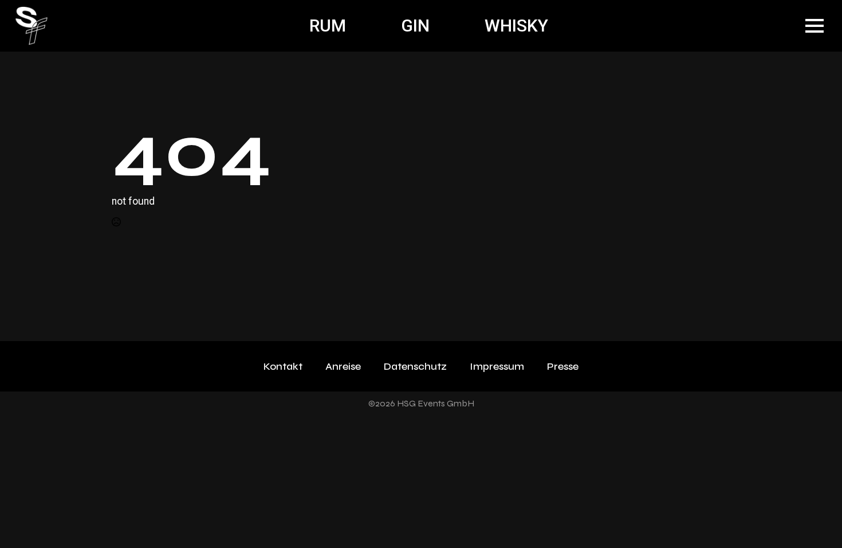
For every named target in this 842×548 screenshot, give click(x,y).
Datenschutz (415, 366)
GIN (415, 25)
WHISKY (516, 25)
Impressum (497, 366)
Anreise (343, 366)
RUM (327, 25)
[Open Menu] (814, 26)
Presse (563, 366)
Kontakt (282, 366)
